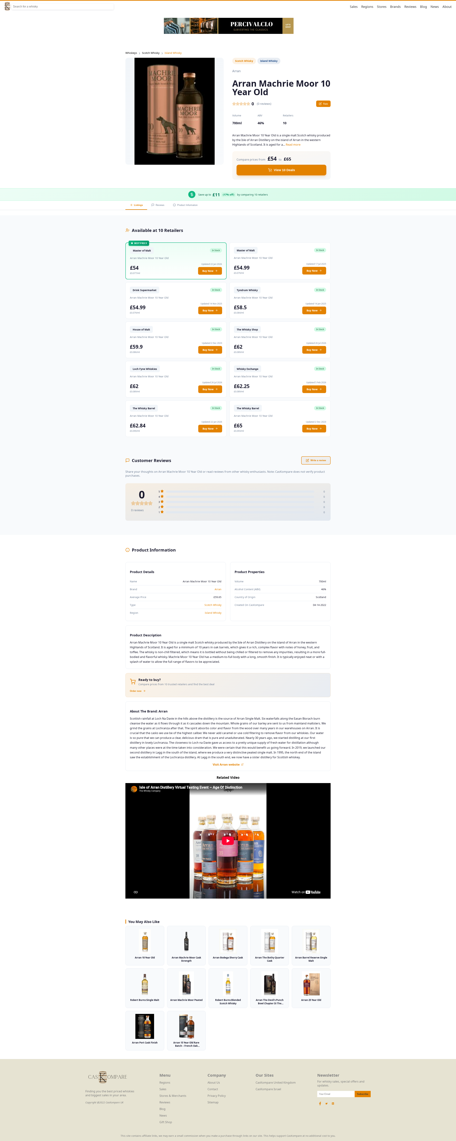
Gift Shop (165, 1122)
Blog (423, 6)
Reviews (410, 6)
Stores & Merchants (172, 1096)
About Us (214, 1082)
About (447, 6)
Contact (213, 1089)
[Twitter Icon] (326, 1105)
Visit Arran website (226, 764)
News (435, 6)
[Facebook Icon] (320, 1105)
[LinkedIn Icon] (333, 1105)
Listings (138, 205)
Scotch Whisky (151, 53)
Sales (354, 6)
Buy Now (207, 271)
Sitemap (213, 1102)
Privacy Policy (217, 1096)
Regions (367, 6)
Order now (135, 691)
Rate (325, 103)
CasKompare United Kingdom (276, 1082)
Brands (395, 6)
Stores (382, 6)
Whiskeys (131, 53)
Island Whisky (173, 53)
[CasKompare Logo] (107, 1087)
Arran (218, 589)
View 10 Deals (284, 170)
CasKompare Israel (268, 1089)
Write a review (318, 460)
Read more (293, 145)
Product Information (187, 205)
